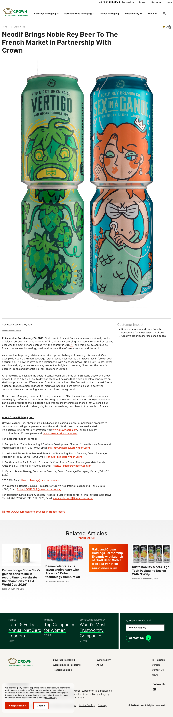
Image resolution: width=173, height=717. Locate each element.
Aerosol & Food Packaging (67, 664)
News (169, 2)
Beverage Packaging (11, 330)
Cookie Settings (87, 705)
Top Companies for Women (59, 627)
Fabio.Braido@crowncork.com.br (72, 465)
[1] (71, 344)
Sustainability (104, 659)
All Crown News (18, 27)
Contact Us (156, 2)
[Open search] (164, 13)
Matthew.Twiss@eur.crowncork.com (69, 447)
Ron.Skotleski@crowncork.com (64, 456)
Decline (41, 705)
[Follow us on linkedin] (154, 689)
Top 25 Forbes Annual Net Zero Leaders (25, 630)
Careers (142, 2)
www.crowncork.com (64, 429)
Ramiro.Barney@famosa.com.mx (40, 480)
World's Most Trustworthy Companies (93, 630)
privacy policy (50, 697)
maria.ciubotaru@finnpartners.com (73, 498)
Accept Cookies (17, 705)
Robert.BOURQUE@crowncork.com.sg (39, 489)
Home (4, 27)
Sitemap (102, 705)
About (100, 664)
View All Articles (87, 538)
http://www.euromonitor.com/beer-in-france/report (35, 511)
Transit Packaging (109, 13)
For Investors (128, 2)
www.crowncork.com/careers (60, 433)
